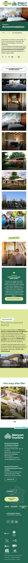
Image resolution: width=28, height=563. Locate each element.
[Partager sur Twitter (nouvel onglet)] (6, 57)
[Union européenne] (14, 546)
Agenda (6, 506)
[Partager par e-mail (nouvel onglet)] (12, 57)
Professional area (23, 507)
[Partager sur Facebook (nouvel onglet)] (3, 57)
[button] (22, 4)
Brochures (14, 506)
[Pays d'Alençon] (14, 551)
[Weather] (14, 4)
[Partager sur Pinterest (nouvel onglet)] (9, 57)
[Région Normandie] (7, 551)
